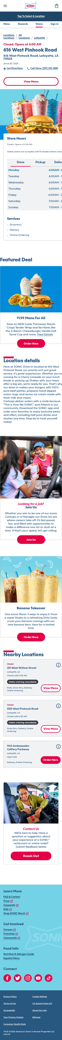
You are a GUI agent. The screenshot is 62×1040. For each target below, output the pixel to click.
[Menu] (5, 6)
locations (8, 35)
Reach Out (31, 856)
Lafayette (39, 38)
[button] (58, 665)
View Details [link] (45, 334)
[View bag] (56, 6)
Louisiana (24, 38)
